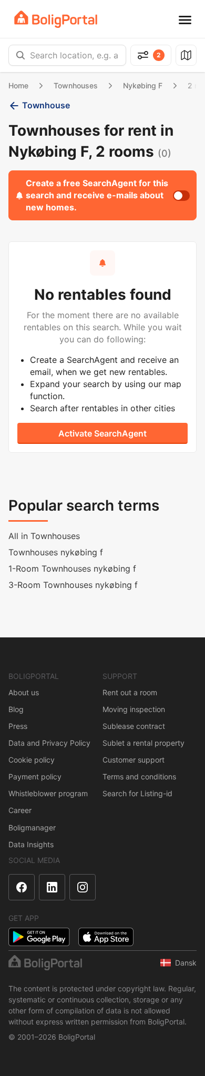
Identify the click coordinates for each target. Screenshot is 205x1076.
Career (20, 810)
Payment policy (35, 776)
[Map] (186, 55)
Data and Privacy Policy (49, 742)
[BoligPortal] (55, 19)
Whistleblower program (48, 793)
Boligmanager (32, 827)
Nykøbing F (142, 85)
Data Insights (31, 844)
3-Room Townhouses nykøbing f (73, 585)
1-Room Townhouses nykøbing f (72, 568)
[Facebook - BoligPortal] (21, 887)
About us (23, 692)
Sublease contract (133, 726)
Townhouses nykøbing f (55, 552)
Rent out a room (129, 692)
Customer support (133, 759)
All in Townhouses (44, 536)
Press (17, 726)
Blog (16, 709)
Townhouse (46, 105)
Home (18, 85)
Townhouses (76, 85)
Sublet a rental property (143, 742)
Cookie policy (31, 759)
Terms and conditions (139, 776)
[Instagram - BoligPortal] (82, 887)
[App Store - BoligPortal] (106, 937)
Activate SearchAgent (102, 433)
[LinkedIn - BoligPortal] (52, 887)
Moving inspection (133, 709)
